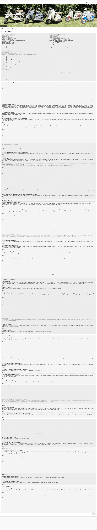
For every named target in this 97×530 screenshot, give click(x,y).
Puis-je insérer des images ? (6, 75)
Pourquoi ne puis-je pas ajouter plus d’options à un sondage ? (11, 61)
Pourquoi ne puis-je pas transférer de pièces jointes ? (10, 64)
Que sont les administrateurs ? (54, 35)
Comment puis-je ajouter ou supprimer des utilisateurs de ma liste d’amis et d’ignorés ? (62, 51)
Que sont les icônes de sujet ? (6, 80)
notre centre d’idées (55, 495)
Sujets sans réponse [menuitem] (88, 4)
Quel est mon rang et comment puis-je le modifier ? (9, 53)
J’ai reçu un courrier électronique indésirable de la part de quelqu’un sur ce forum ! (62, 47)
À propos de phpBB (5, 490)
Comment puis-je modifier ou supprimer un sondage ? (10, 62)
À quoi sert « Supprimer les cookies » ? (8, 43)
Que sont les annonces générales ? (7, 76)
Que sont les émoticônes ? (6, 74)
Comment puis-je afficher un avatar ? (7, 52)
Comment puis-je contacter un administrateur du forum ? (58, 73)
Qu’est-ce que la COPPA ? (6, 36)
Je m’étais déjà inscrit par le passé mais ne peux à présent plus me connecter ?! (14, 40)
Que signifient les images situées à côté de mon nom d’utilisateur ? (12, 51)
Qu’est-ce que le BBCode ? (6, 72)
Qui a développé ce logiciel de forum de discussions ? (57, 70)
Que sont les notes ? (5, 78)
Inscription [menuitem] (88, 2)
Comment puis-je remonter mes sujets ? (8, 69)
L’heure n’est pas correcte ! (6, 48)
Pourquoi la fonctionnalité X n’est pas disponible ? (57, 71)
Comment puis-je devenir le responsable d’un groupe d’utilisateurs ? (59, 39)
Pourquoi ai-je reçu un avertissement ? (8, 65)
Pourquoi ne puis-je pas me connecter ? (8, 39)
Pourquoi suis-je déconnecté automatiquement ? (9, 42)
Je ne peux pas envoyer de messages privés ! (56, 45)
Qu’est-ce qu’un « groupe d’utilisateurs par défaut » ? (57, 41)
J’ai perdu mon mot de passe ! (6, 41)
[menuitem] (3, 521)
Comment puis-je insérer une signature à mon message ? (10, 59)
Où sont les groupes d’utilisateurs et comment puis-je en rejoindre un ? (60, 38)
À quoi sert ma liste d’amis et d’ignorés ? (55, 50)
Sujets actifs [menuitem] (94, 4)
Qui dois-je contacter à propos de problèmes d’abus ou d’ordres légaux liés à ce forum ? (62, 72)
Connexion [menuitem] (94, 2)
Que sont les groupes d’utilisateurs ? (55, 37)
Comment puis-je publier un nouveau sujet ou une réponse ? (11, 57)
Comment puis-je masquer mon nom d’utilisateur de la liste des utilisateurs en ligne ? (15, 47)
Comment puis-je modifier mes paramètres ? (8, 46)
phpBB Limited (26, 489)
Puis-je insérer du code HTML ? (6, 73)
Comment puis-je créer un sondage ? (7, 60)
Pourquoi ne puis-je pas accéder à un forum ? (9, 63)
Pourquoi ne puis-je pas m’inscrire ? (7, 37)
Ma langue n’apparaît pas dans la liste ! (8, 50)
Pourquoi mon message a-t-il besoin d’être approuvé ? (10, 68)
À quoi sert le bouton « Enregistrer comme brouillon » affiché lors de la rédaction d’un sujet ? (16, 67)
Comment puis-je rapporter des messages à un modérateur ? (11, 66)
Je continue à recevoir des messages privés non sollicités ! (58, 46)
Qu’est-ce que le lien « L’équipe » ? (54, 42)
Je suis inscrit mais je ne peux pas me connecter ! (9, 38)
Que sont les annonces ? (5, 77)
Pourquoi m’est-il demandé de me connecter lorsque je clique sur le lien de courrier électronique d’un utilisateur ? (19, 54)
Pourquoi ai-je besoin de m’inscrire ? (7, 35)
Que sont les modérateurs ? (53, 36)
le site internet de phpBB (38, 171)
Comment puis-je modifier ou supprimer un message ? (10, 58)
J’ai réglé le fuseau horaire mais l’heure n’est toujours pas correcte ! (12, 49)
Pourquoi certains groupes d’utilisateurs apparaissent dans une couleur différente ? (62, 40)
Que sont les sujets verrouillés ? (7, 79)
